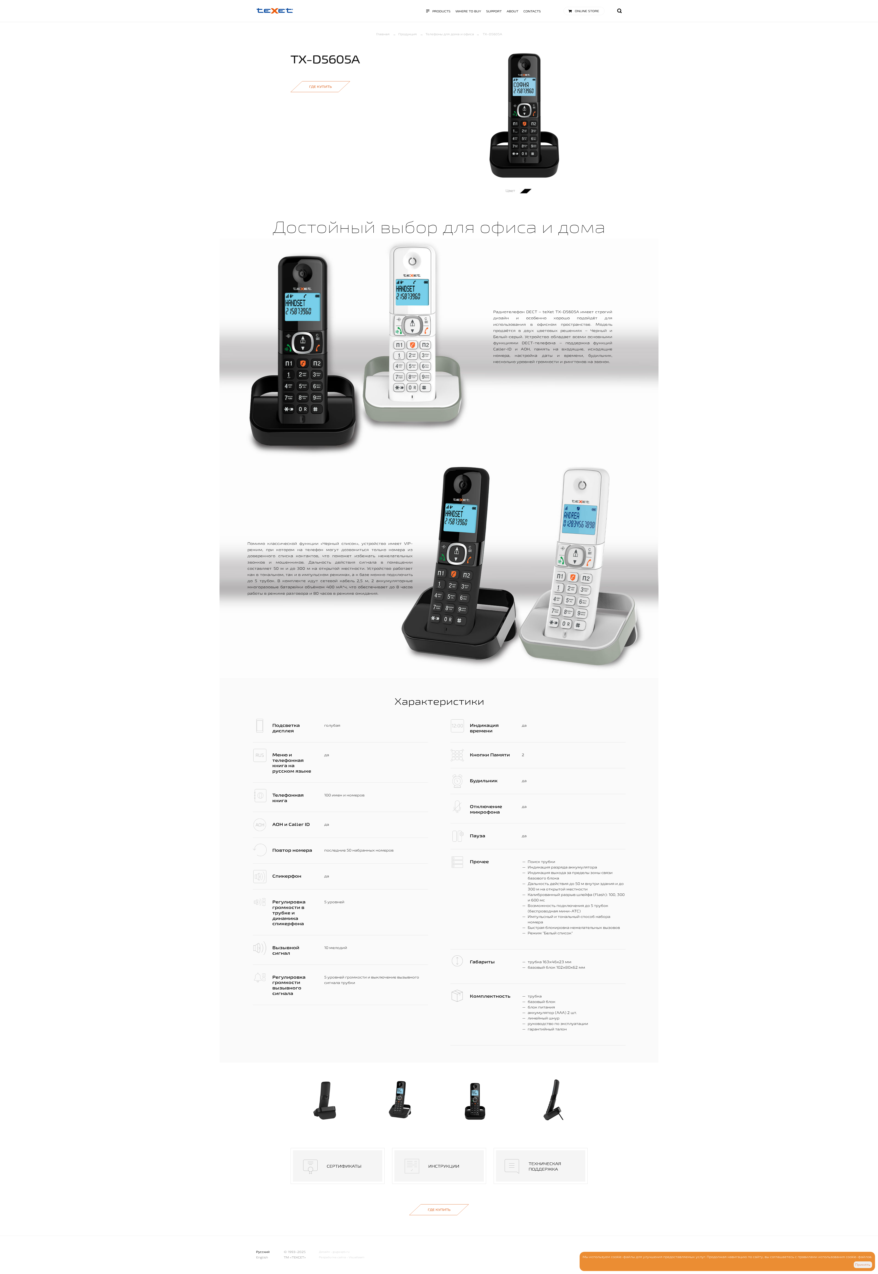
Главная (383, 34)
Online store (587, 11)
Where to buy (468, 11)
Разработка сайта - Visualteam (341, 1257)
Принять (862, 1264)
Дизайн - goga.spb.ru (334, 1251)
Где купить (320, 87)
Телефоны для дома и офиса (450, 34)
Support (494, 11)
